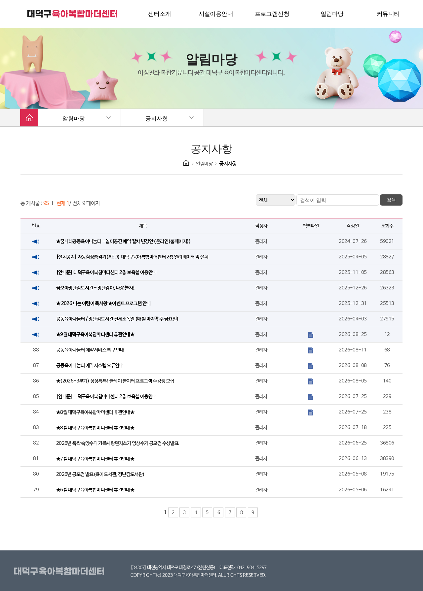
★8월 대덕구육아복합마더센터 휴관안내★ (95, 412)
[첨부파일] (310, 334)
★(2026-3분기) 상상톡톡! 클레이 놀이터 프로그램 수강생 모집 (115, 381)
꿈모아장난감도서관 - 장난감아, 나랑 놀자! (95, 288)
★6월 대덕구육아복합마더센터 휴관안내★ (95, 490)
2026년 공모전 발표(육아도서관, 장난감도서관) (100, 474)
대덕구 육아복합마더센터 (72, 14)
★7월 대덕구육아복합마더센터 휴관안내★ (95, 459)
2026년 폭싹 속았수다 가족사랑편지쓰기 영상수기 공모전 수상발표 (117, 443)
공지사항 (156, 118)
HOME (186, 163)
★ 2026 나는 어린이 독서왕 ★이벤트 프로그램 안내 (103, 303)
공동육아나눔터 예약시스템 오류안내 (89, 365)
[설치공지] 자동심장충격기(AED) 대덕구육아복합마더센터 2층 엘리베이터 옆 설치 (132, 257)
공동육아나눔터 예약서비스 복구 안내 (90, 350)
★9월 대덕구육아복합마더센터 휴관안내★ (95, 334)
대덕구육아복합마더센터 (60, 571)
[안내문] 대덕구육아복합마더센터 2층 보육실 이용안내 (106, 272)
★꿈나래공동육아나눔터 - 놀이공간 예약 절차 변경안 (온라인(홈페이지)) (123, 241)
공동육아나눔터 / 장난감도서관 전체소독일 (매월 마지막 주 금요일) (117, 319)
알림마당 (73, 118)
